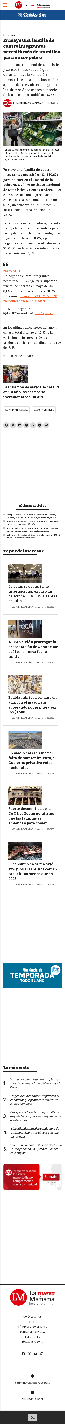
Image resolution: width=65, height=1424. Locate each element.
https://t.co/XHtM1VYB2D (38, 296)
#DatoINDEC (12, 271)
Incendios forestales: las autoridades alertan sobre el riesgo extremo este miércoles (33, 522)
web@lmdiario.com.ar (32, 1398)
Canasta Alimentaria (16, 410)
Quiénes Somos (33, 1317)
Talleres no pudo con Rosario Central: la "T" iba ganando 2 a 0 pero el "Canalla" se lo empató (36, 1149)
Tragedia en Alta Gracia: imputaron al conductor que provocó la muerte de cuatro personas (34, 1100)
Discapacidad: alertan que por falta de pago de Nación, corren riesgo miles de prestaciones (35, 1116)
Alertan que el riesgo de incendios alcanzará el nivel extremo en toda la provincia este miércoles (32, 529)
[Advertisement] (32, 464)
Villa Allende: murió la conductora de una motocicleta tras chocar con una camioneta (35, 1132)
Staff (32, 1322)
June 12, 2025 (43, 313)
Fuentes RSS (32, 1337)
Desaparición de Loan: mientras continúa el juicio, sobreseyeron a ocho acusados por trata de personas (33, 516)
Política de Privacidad (32, 1332)
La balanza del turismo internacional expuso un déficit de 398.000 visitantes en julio (33, 536)
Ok (32, 1417)
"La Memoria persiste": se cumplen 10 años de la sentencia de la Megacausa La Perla (35, 1083)
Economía (9, 35)
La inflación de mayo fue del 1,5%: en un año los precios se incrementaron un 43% (32, 392)
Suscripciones (34, 1342)
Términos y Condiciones (32, 1327)
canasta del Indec (44, 410)
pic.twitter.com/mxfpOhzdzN (24, 301)
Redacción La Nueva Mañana (28, 103)
